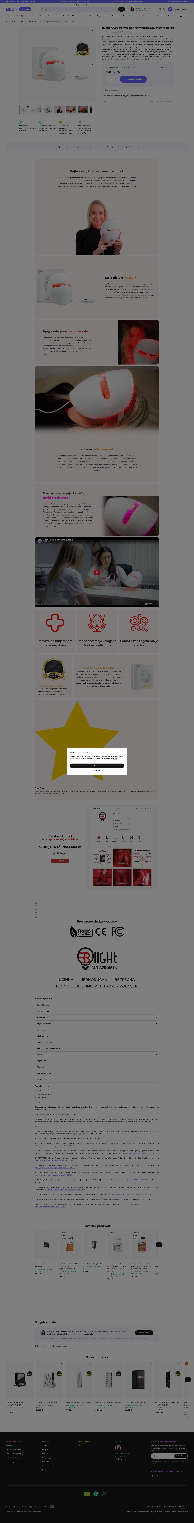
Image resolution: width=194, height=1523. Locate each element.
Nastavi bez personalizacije (79, 752)
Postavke (97, 771)
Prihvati (97, 766)
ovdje (115, 759)
